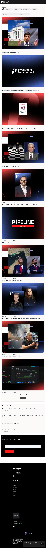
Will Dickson (14, 164)
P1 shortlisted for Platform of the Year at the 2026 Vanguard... (19, 128)
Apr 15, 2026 (4, 392)
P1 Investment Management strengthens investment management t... (22, 318)
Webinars (14, 495)
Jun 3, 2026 (4, 278)
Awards (14, 489)
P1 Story (14, 485)
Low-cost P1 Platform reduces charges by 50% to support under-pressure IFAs (22, 416)
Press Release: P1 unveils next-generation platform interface (19, 394)
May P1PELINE (6, 242)
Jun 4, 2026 (4, 240)
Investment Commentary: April (11, 356)
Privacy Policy (15, 505)
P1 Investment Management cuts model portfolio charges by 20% (20, 90)
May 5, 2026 (4, 354)
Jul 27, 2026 (4, 126)
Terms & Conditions (16, 508)
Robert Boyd (14, 240)
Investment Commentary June (11, 166)
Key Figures (15, 487)
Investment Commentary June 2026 (12, 280)
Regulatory (15, 503)
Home (14, 483)
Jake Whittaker (15, 126)
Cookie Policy (34, 544)
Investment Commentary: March (11, 430)
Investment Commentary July (10, 52)
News (14, 493)
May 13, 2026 (4, 316)
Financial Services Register (16, 543)
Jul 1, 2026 (3, 202)
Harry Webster (15, 202)
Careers (14, 491)
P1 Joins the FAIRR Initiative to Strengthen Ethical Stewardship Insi (20, 409)
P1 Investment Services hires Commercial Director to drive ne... (20, 204)
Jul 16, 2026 (4, 164)
